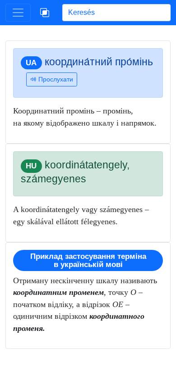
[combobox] (116, 12)
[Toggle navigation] (18, 13)
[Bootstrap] (44, 12)
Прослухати (55, 79)
